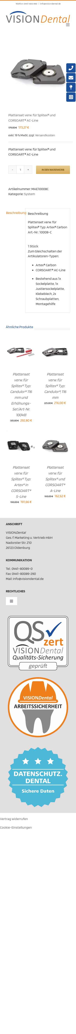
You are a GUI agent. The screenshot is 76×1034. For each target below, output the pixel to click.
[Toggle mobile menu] (68, 25)
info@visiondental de (50, 3)
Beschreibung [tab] (14, 213)
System (29, 194)
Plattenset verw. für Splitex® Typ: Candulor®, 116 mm (55, 386)
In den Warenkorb (53, 169)
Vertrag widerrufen (14, 819)
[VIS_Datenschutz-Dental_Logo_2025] (38, 749)
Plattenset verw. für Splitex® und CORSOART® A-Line (55, 479)
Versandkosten (45, 135)
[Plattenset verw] (38, 71)
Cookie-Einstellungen (16, 827)
